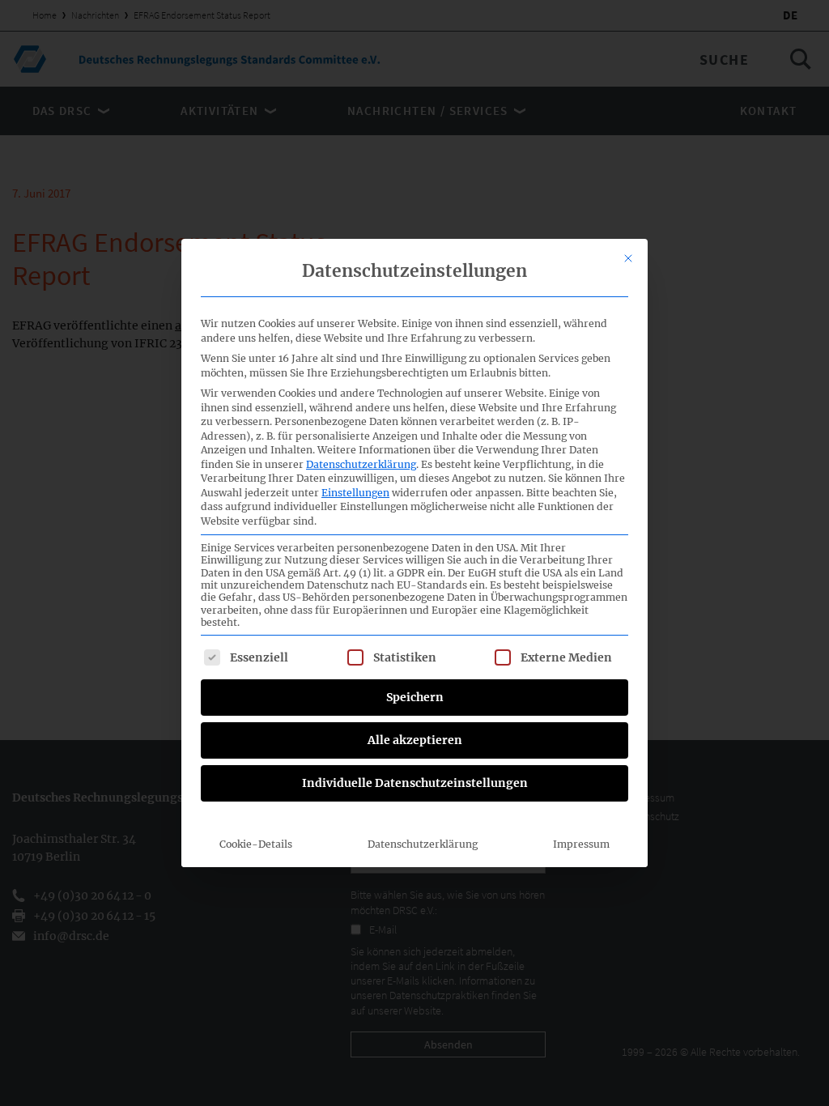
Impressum (581, 844)
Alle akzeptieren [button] (415, 740)
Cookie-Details (255, 844)
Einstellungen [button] (355, 493)
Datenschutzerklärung (361, 464)
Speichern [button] (415, 697)
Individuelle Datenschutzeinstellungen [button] (415, 783)
